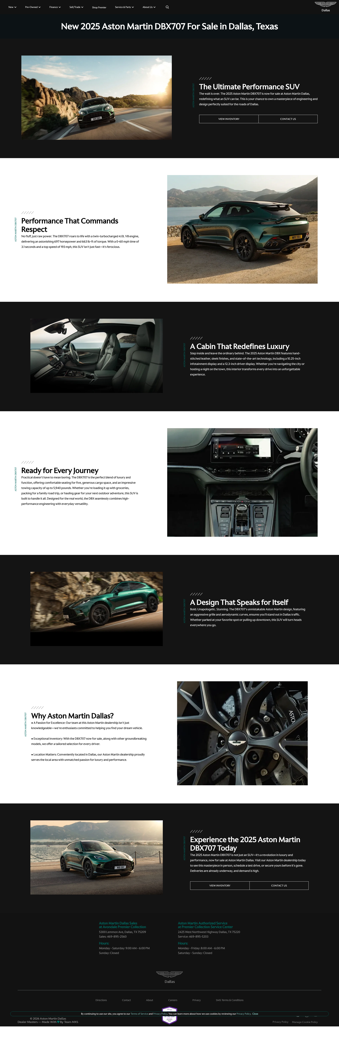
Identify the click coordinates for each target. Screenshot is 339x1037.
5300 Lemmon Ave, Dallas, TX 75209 (122, 932)
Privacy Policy (281, 1021)
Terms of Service (139, 1013)
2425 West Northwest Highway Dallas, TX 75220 (209, 932)
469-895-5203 (198, 936)
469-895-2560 (117, 936)
